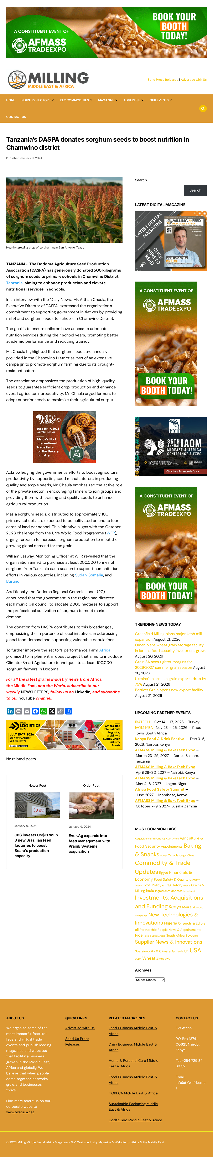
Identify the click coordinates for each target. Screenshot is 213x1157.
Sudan (81, 575)
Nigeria (170, 923)
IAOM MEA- (145, 727)
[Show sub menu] (53, 100)
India (150, 890)
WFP (110, 533)
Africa (104, 650)
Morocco (198, 907)
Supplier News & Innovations (168, 942)
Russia (147, 935)
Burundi (13, 581)
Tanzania (14, 283)
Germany (194, 879)
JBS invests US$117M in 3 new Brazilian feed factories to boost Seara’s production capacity (36, 845)
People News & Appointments (179, 930)
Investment (189, 891)
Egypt (163, 872)
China (190, 855)
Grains (186, 885)
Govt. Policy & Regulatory (162, 885)
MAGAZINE (106, 100)
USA (195, 950)
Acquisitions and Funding (150, 838)
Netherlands (141, 915)
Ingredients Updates (168, 891)
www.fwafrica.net (20, 1112)
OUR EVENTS (159, 100)
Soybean (192, 935)
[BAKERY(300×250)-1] (64, 463)
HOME (11, 100)
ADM (168, 838)
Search (141, 180)
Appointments (172, 846)
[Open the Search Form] (203, 108)
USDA (138, 958)
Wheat (148, 958)
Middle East (25, 685)
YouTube (27, 698)
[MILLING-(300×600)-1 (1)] (166, 403)
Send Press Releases (163, 80)
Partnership (148, 930)
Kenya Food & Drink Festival (160, 738)
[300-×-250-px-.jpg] (171, 473)
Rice (139, 935)
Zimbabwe (163, 958)
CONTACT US (16, 117)
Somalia (95, 575)
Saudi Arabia (158, 935)
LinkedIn (82, 692)
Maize (187, 907)
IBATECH (142, 721)
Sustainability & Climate (153, 951)
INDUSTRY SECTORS (36, 100)
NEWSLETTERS (34, 692)
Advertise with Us (194, 80)
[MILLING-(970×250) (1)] (106, 56)
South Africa (175, 935)
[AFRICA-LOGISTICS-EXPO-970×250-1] (64, 746)
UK (186, 951)
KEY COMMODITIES (74, 100)
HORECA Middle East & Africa (133, 1093)
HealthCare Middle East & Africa (135, 1120)
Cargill (183, 855)
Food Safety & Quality (171, 879)
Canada (173, 855)
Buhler (163, 855)
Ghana (138, 885)
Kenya (175, 907)
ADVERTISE (132, 100)
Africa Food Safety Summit (160, 789)
